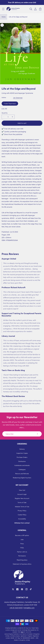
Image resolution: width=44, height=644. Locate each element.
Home (4, 17)
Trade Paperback (10, 103)
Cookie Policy (22, 515)
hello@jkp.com (29, 608)
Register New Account (22, 498)
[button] (3, 9)
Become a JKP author (22, 535)
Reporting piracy (22, 560)
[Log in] (35, 9)
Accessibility (22, 519)
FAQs (22, 548)
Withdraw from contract (22, 523)
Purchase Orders (22, 457)
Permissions (22, 556)
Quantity (5, 113)
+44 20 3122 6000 (16, 608)
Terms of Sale (22, 502)
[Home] (13, 9)
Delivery (22, 449)
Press (22, 543)
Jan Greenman (18, 98)
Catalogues (22, 469)
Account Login (22, 494)
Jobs (22, 539)
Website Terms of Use (22, 506)
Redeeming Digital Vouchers (22, 478)
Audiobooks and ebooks (22, 465)
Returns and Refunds (22, 473)
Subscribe (10, 434)
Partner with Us (22, 552)
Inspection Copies (22, 453)
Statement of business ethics (22, 564)
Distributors (22, 461)
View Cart (22, 490)
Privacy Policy (22, 510)
